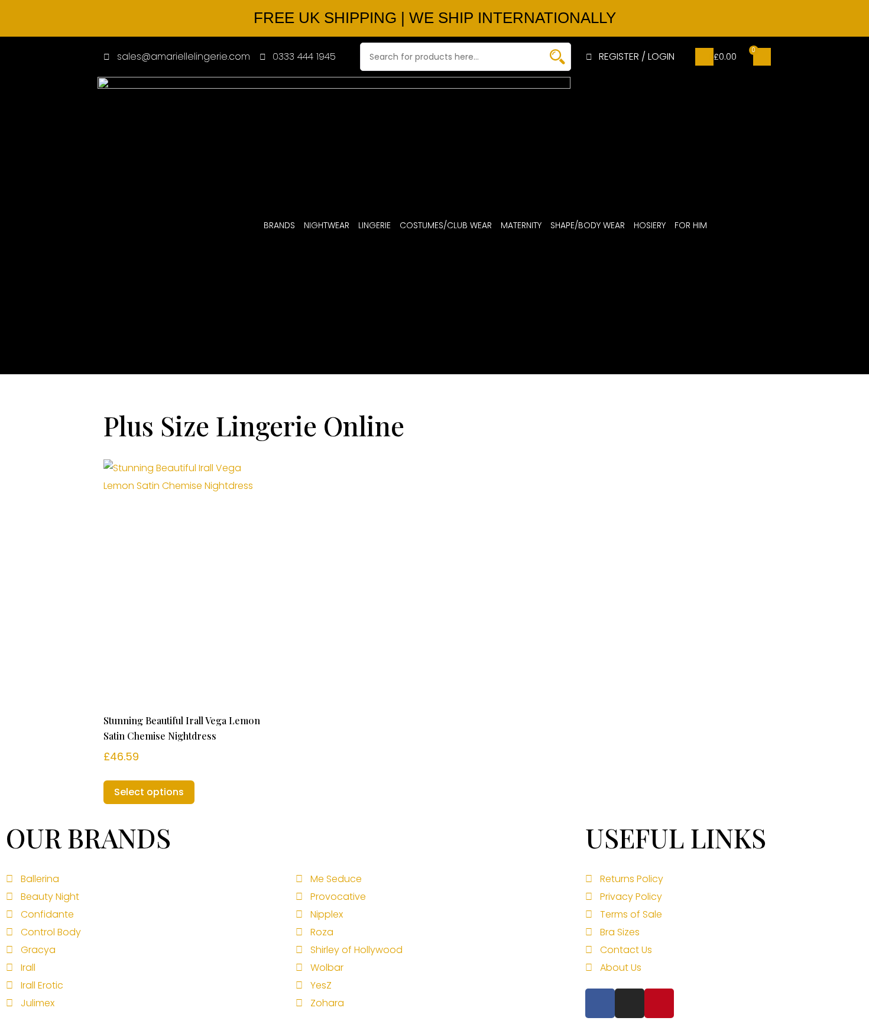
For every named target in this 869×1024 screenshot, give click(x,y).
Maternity (521, 225)
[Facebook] (600, 1003)
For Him (691, 225)
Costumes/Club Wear (446, 225)
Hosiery (650, 225)
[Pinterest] (659, 1003)
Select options (149, 792)
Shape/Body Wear (587, 225)
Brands (279, 225)
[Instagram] (629, 1003)
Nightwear (326, 225)
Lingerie (374, 225)
